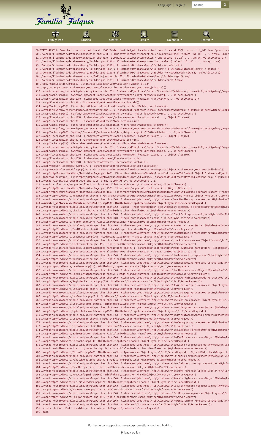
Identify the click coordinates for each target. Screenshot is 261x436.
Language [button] (164, 5)
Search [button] (206, 38)
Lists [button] (143, 38)
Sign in (180, 5)
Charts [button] (114, 38)
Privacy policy (130, 432)
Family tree (55, 38)
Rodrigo (167, 425)
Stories (86, 38)
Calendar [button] (173, 38)
